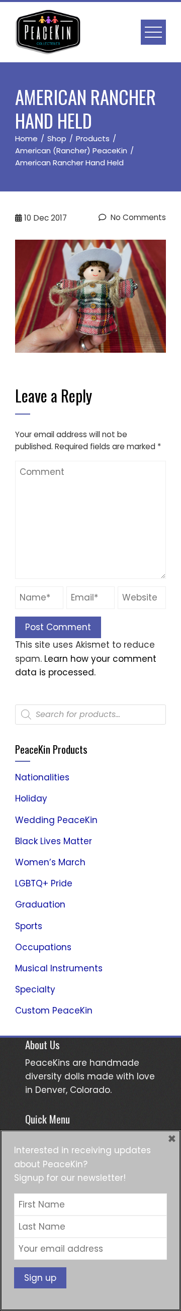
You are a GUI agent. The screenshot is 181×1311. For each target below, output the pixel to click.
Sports (28, 926)
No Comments (137, 217)
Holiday (31, 798)
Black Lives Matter (53, 841)
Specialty (35, 989)
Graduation (40, 904)
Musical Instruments (59, 968)
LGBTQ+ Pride (43, 883)
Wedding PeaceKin (56, 820)
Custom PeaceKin (54, 1010)
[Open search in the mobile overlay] (90, 714)
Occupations (43, 947)
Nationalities (42, 777)
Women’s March (50, 862)
